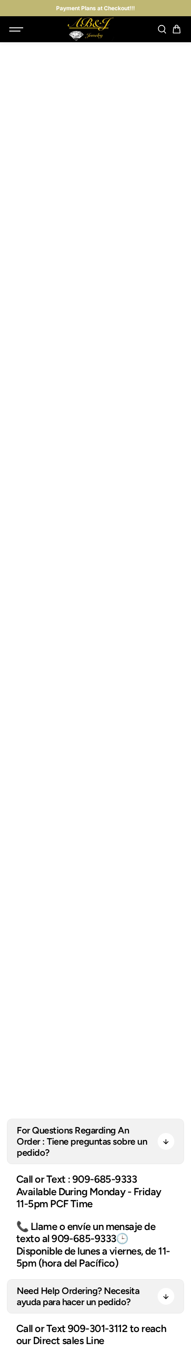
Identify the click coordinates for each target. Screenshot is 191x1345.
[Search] (161, 29)
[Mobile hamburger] (17, 29)
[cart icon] (176, 29)
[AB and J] (91, 29)
